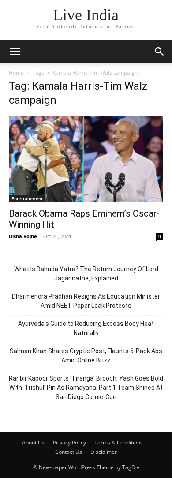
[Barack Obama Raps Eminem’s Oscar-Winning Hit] (86, 159)
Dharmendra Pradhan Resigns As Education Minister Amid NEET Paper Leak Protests (86, 301)
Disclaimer (103, 452)
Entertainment (27, 198)
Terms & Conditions (118, 442)
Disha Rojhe (23, 236)
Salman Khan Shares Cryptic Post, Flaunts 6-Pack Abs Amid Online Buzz (86, 355)
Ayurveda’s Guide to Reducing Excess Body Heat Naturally (86, 328)
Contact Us (68, 452)
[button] (15, 51)
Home (16, 72)
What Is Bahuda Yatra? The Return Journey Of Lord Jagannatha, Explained (86, 273)
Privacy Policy (69, 442)
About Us (33, 442)
